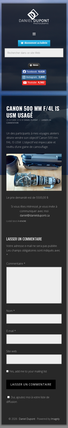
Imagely (55, 418)
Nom (10, 311)
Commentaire (15, 263)
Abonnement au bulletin (35, 42)
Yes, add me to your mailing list (28, 371)
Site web (11, 351)
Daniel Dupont (34, 17)
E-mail (11, 331)
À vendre (22, 221)
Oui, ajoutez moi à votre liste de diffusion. (27, 399)
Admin (35, 65)
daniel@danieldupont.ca (35, 215)
